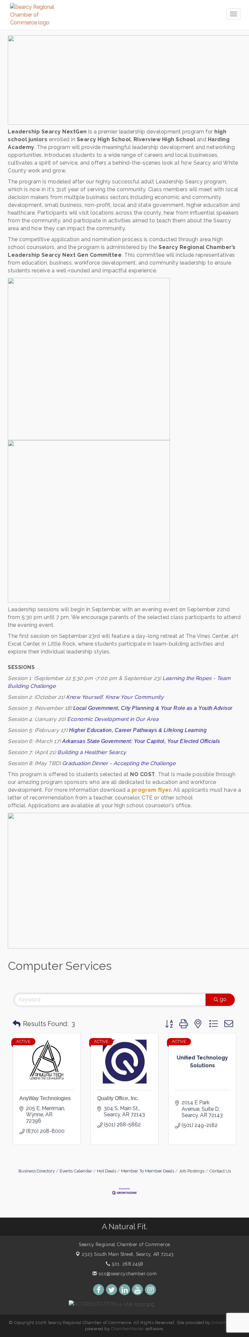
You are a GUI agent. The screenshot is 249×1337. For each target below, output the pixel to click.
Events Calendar (76, 1170)
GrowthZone (224, 1322)
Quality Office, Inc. (118, 1098)
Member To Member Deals (147, 1170)
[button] (16, 1024)
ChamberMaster (127, 1328)
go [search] (223, 999)
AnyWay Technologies (45, 1098)
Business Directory (36, 1170)
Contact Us (220, 1170)
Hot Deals (106, 1170)
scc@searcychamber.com (127, 1273)
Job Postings (191, 1170)
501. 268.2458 (127, 1264)
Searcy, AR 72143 (128, 1254)
